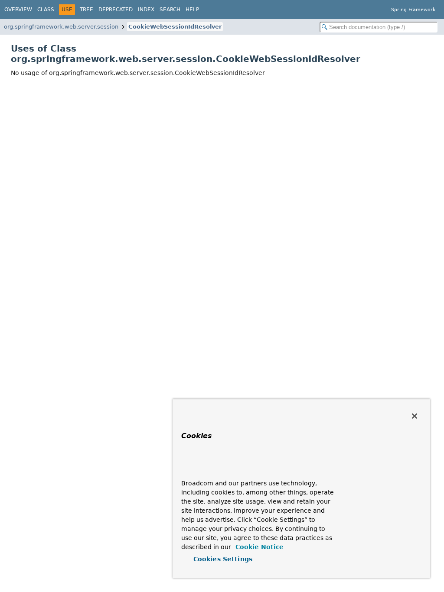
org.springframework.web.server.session (61, 26)
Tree (86, 10)
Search (170, 10)
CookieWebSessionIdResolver (175, 26)
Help (192, 10)
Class (45, 10)
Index (146, 10)
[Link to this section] (198, 470)
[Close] (414, 416)
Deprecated (115, 10)
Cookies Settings (222, 559)
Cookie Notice (258, 546)
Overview (18, 10)
